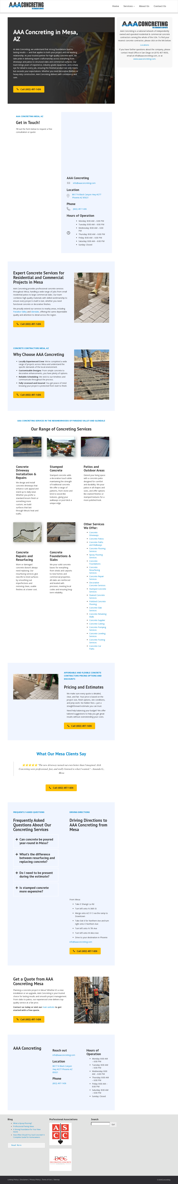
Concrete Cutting (96, 623)
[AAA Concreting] (47, 6)
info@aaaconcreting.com (81, 942)
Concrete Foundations (95, 562)
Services (128, 6)
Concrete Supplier (97, 620)
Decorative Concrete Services (97, 584)
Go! (113, 1124)
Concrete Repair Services (96, 577)
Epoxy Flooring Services (96, 556)
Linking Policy (13, 1180)
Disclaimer (24, 1180)
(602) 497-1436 (80, 209)
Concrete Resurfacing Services (94, 570)
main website (49, 1007)
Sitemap (56, 1180)
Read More (16, 1145)
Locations (144, 45)
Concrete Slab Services (95, 609)
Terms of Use (47, 1180)
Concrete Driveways (94, 534)
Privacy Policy (35, 1180)
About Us (144, 6)
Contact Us (160, 6)
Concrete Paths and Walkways (96, 543)
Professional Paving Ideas (23, 1126)
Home (115, 6)
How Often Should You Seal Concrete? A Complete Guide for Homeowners (29, 1136)
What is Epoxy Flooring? (22, 1123)
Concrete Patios (96, 538)
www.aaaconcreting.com (144, 59)
